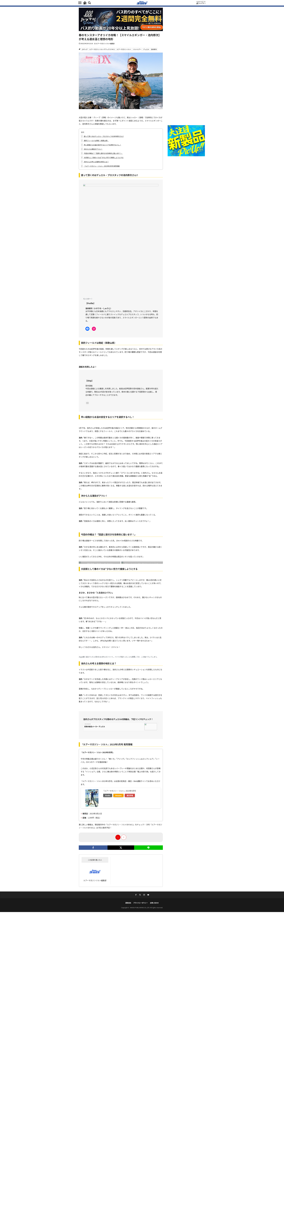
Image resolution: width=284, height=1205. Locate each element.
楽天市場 (130, 795)
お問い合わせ (154, 903)
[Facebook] (93, 847)
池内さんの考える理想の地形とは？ (95, 162)
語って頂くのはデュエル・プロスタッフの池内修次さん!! (102, 136)
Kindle (107, 795)
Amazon (118, 795)
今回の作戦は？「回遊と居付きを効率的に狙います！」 (102, 153)
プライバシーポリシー (140, 903)
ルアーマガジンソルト (124, 49)
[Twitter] (120, 847)
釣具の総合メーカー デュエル (94, 726)
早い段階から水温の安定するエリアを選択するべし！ (101, 145)
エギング (85, 49)
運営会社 (128, 903)
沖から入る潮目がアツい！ (92, 149)
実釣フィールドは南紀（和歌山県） (95, 140)
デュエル (146, 49)
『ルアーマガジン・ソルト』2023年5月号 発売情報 (100, 166)
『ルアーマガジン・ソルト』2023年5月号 (119, 790)
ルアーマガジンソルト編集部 (105, 43)
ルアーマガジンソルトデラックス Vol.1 (102, 49)
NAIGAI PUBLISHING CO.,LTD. (140, 907)
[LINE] (148, 847)
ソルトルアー (137, 49)
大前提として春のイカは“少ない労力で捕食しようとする (102, 157)
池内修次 (154, 49)
